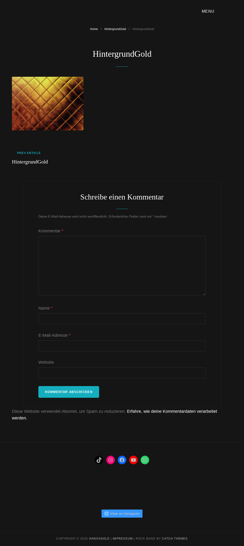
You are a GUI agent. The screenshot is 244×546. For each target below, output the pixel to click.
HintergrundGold (115, 29)
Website (46, 362)
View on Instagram (125, 513)
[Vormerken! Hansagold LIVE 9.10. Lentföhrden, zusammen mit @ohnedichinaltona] (48, 492)
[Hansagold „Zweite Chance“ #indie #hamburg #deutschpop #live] (171, 492)
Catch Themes (175, 538)
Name (45, 308)
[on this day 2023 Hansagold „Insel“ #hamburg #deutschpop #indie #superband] (23, 492)
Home (94, 29)
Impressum (123, 538)
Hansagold (99, 538)
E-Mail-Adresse (54, 335)
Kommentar (50, 231)
